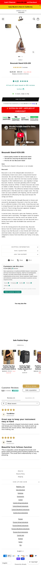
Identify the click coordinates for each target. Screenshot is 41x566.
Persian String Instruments (20, 522)
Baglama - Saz (20, 486)
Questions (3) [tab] (29, 398)
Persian (20, 519)
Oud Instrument (20, 489)
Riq (21, 545)
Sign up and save (20, 482)
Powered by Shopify (20, 564)
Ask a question (20, 250)
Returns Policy (20, 474)
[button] (17, 67)
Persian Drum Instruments (20, 532)
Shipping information (20, 247)
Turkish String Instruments (20, 503)
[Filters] (4, 403)
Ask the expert (20, 254)
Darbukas (20, 493)
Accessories (20, 496)
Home (20, 60)
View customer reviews (12, 292)
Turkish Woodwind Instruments (20, 509)
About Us (20, 471)
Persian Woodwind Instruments (20, 528)
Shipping (14, 73)
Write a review (31, 386)
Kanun (20, 541)
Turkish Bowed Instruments (20, 506)
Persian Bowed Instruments (20, 525)
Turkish (20, 499)
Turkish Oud (20, 535)
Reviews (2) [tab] (11, 398)
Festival (20, 538)
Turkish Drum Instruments (20, 512)
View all (20, 345)
